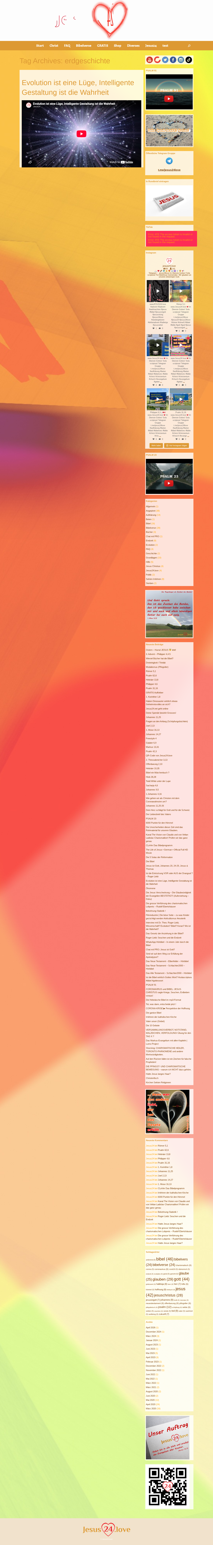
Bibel (148, 523)
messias (184, 1300)
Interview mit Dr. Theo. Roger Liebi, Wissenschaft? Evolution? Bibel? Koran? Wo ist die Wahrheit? (168, 925)
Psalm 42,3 (151, 751)
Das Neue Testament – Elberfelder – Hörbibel (167, 961)
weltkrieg (153, 1314)
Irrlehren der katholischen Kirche (161, 1017)
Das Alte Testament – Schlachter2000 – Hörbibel (169, 973)
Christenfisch (152, 1078)
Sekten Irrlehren (153, 579)
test (165, 45)
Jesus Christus (153, 566)
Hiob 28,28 (151, 777)
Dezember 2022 (153, 1366)
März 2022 (151, 1383)
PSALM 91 (151, 985)
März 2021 (151, 1387)
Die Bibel (150, 861)
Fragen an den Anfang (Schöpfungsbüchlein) (167, 721)
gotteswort (151, 1284)
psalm (164, 1306)
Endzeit (149, 540)
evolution (158, 1274)
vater (182, 1311)
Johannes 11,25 (153, 717)
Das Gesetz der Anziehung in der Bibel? (165, 933)
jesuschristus (168, 1295)
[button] (189, 45)
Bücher (149, 532)
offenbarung (171, 1303)
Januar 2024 (152, 1340)
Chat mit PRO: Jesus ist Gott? (160, 949)
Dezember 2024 (153, 1331)
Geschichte (151, 553)
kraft (177, 1300)
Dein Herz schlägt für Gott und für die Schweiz (168, 810)
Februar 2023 (152, 1361)
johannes (166, 1299)
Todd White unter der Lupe (158, 781)
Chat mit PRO (152, 536)
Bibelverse (83, 45)
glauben (163, 1279)
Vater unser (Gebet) (155, 1021)
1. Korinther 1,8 (153, 697)
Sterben (149, 583)
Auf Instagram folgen (178, 445)
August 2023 (152, 1344)
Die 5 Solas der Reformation (159, 857)
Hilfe (148, 562)
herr (177, 1284)
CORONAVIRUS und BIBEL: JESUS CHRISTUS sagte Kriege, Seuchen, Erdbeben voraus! (167, 992)
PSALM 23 (151, 818)
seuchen (158, 1311)
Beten (148, 519)
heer (170, 1284)
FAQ (67, 45)
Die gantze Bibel (153, 1012)
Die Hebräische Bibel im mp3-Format (163, 1000)
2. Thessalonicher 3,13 (156, 760)
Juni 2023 (150, 1349)
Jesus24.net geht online (157, 708)
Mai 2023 (150, 1353)
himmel (150, 1290)
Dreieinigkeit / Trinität (155, 662)
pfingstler (185, 1303)
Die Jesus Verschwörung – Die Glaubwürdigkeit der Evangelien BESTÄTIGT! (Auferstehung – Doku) (168, 895)
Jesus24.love (152, 570)
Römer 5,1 (151, 671)
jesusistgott (153, 1300)
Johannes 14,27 (153, 734)
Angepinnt (150, 511)
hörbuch (171, 1290)
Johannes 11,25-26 (155, 805)
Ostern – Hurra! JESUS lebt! (161, 650)
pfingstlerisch (152, 1307)
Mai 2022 (150, 1378)
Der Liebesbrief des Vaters (158, 814)
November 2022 (153, 1370)
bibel (165, 1259)
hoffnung (160, 1289)
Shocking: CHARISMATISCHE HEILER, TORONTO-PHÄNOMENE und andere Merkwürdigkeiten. (165, 1051)
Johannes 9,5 (152, 789)
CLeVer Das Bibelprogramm (159, 845)
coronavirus (162, 1269)
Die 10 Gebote (153, 1025)
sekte (186, 1307)
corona (150, 1269)
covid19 (173, 1269)
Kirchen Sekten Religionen (158, 1082)
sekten (150, 1311)
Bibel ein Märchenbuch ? (157, 772)
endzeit (149, 1274)
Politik (149, 574)
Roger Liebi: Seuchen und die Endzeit (163, 937)
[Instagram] (166, 299)
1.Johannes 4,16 (154, 794)
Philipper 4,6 (152, 684)
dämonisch (184, 1269)
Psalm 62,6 (151, 675)
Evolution (150, 545)
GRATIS (102, 45)
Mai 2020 (150, 1400)
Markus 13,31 (152, 747)
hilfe (184, 1284)
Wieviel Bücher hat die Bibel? (159, 658)
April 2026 (150, 1327)
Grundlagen (151, 557)
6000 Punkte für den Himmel (159, 823)
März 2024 (151, 1336)
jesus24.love (157, 282)
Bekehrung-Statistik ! (156, 911)
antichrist (151, 1260)
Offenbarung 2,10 (154, 764)
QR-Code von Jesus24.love (159, 755)
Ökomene (150, 888)
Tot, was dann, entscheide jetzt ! (161, 1004)
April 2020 (150, 1404)
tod (175, 1310)
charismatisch (184, 1265)
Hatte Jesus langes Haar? (158, 1074)
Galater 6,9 (151, 743)
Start (40, 45)
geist (166, 1274)
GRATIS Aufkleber (154, 692)
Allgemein (150, 506)
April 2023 (150, 1357)
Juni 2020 (150, 1396)
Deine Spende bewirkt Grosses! (161, 713)
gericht (174, 1274)
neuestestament (155, 1303)
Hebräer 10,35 (152, 768)
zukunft (164, 1314)
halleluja (161, 1284)
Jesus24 (151, 45)
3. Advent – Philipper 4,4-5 (158, 654)
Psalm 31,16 (152, 688)
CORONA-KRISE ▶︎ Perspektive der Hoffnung (168, 1008)
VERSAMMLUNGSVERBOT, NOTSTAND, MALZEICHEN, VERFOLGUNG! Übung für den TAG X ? (168, 1033)
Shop (117, 45)
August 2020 (152, 1391)
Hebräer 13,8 (152, 679)
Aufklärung (151, 515)
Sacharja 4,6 (152, 785)
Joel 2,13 (150, 725)
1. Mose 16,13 (152, 730)
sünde (167, 1311)
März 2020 (151, 1408)
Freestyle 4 (151, 738)
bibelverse (164, 1265)
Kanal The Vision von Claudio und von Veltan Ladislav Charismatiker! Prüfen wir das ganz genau (167, 837)
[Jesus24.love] (106, 21)
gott (182, 1279)
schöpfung (177, 1307)
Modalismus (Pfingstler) (157, 667)
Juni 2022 (150, 1374)
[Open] (158, 291)
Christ (54, 45)
